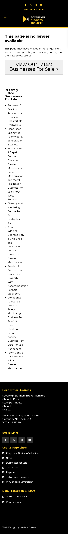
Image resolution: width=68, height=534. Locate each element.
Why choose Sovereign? (19, 481)
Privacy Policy (13, 502)
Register (10, 472)
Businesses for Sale (16, 462)
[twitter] (31, 4)
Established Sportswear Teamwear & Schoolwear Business (15, 136)
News (9, 458)
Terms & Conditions (16, 496)
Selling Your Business (17, 477)
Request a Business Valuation (22, 453)
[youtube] (41, 4)
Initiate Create (28, 527)
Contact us (12, 467)
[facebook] (26, 4)
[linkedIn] (36, 4)
